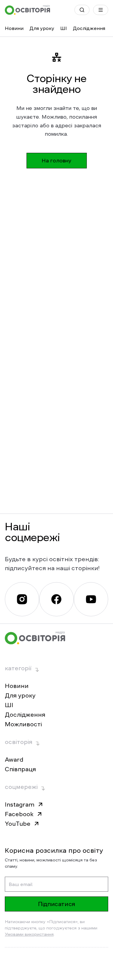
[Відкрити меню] (100, 10)
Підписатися (56, 904)
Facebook (19, 814)
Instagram (19, 804)
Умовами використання (29, 934)
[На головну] (27, 10)
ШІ (63, 28)
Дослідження (89, 28)
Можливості (23, 724)
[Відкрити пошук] (81, 10)
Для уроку (42, 28)
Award (14, 760)
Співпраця (20, 769)
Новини (14, 28)
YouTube (17, 824)
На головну (56, 160)
